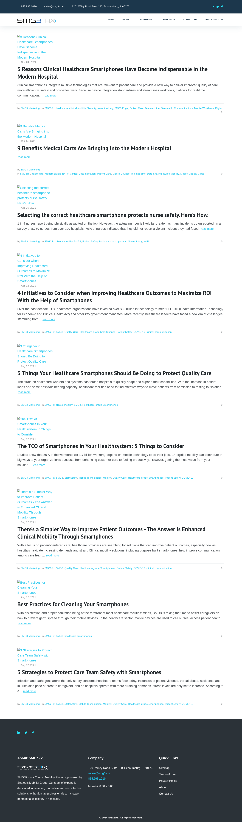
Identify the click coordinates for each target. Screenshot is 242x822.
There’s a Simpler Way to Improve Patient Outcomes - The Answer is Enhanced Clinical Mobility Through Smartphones (112, 533)
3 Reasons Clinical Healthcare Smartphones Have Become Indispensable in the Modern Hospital (113, 72)
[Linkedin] (213, 7)
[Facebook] (222, 7)
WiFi (146, 241)
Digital (218, 108)
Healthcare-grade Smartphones (97, 331)
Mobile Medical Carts (192, 173)
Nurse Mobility (171, 173)
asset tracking (105, 108)
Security (91, 108)
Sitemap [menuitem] (164, 767)
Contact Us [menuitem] (166, 793)
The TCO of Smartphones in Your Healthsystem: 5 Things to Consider (100, 446)
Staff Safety (70, 477)
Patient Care (136, 108)
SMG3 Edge (121, 108)
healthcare (62, 108)
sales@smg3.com (54, 6)
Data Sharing (154, 173)
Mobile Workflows (204, 108)
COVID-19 (139, 331)
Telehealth (167, 108)
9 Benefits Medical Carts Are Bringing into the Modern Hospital (94, 148)
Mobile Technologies (90, 477)
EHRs (65, 173)
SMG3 (77, 241)
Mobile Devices (121, 173)
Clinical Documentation (83, 173)
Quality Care (71, 331)
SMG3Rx (49, 108)
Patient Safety (90, 241)
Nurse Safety (135, 241)
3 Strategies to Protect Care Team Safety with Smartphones (89, 672)
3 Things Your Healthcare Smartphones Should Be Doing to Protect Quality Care (114, 373)
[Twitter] (217, 7)
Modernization (53, 173)
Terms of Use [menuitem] (167, 774)
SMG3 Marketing (30, 108)
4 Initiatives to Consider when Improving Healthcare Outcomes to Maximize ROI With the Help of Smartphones (115, 296)
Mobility (107, 477)
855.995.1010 (29, 6)
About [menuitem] (163, 787)
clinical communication (159, 331)
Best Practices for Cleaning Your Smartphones (73, 604)
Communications (183, 108)
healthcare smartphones (112, 241)
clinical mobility (77, 108)
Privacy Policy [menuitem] (168, 780)
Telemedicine (152, 108)
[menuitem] (111, 19)
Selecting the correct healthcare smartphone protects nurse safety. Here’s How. (113, 215)
